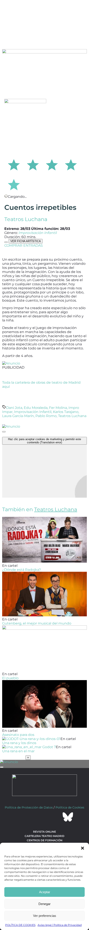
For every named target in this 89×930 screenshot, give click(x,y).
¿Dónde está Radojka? (21, 570)
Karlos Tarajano (65, 412)
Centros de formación (44, 840)
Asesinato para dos (18, 735)
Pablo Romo (46, 416)
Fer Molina (58, 408)
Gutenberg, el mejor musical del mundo (36, 623)
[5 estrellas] (13, 183)
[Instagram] (44, 817)
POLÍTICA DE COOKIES (20, 925)
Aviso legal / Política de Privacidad (60, 925)
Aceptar (44, 892)
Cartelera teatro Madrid (44, 836)
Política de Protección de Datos (29, 807)
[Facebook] (21, 817)
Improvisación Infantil (32, 412)
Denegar (44, 904)
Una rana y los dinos (19, 743)
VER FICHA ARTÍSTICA (25, 241)
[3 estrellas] (51, 164)
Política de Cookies (70, 807)
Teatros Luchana (25, 219)
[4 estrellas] (70, 164)
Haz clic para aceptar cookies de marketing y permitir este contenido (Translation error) (44, 441)
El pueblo (10, 678)
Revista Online (44, 831)
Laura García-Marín (18, 416)
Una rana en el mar (18, 751)
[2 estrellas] (32, 164)
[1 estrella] (13, 164)
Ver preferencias (44, 916)
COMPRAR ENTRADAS (23, 245)
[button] (82, 848)
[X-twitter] (32, 817)
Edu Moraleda (36, 408)
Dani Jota (14, 408)
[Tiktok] (56, 817)
